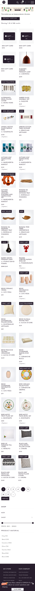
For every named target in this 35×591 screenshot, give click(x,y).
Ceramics (7, 543)
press (20, 580)
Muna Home (8, 103)
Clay (5, 536)
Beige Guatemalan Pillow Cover (6, 320)
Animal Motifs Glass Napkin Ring (7, 128)
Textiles (6, 550)
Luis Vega (7, 292)
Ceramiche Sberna (24, 389)
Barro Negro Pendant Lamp (7, 259)
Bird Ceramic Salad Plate (24, 385)
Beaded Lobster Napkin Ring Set (25, 259)
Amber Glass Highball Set (24, 98)
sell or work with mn (25, 578)
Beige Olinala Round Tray (24, 320)
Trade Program (23, 575)
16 (3, 494)
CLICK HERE (17, 589)
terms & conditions (9, 578)
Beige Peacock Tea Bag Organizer (7, 351)
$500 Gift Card (7, 69)
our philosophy (23, 572)
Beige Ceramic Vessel (7, 289)
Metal (5, 539)
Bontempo (7, 418)
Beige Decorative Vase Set (23, 290)
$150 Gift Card (7, 46)
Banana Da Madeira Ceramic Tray (6, 228)
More (5, 557)
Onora (24, 449)
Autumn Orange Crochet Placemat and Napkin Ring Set (7, 193)
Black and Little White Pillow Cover (24, 445)
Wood (5, 553)
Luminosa (25, 74)
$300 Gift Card (25, 46)
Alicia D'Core (27, 323)
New (3, 513)
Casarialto (8, 132)
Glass (5, 546)
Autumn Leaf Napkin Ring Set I (6, 158)
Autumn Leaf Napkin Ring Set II (24, 158)
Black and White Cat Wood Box (5, 473)
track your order (8, 580)
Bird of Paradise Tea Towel (6, 445)
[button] (17, 586)
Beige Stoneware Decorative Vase (6, 386)
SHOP (3, 517)
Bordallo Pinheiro (24, 196)
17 (8, 494)
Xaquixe (24, 101)
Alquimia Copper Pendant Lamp (24, 70)
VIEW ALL (5, 499)
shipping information (9, 572)
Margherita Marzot (7, 163)
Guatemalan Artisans (7, 325)
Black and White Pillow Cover (23, 473)
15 (28, 489)
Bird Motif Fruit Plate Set (7, 415)
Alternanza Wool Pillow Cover (6, 99)
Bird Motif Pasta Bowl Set (25, 415)
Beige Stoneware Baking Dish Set (24, 352)
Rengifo (6, 449)
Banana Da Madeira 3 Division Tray (24, 191)
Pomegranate (27, 263)
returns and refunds (9, 575)
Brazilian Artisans (24, 131)
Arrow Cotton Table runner (25, 127)
